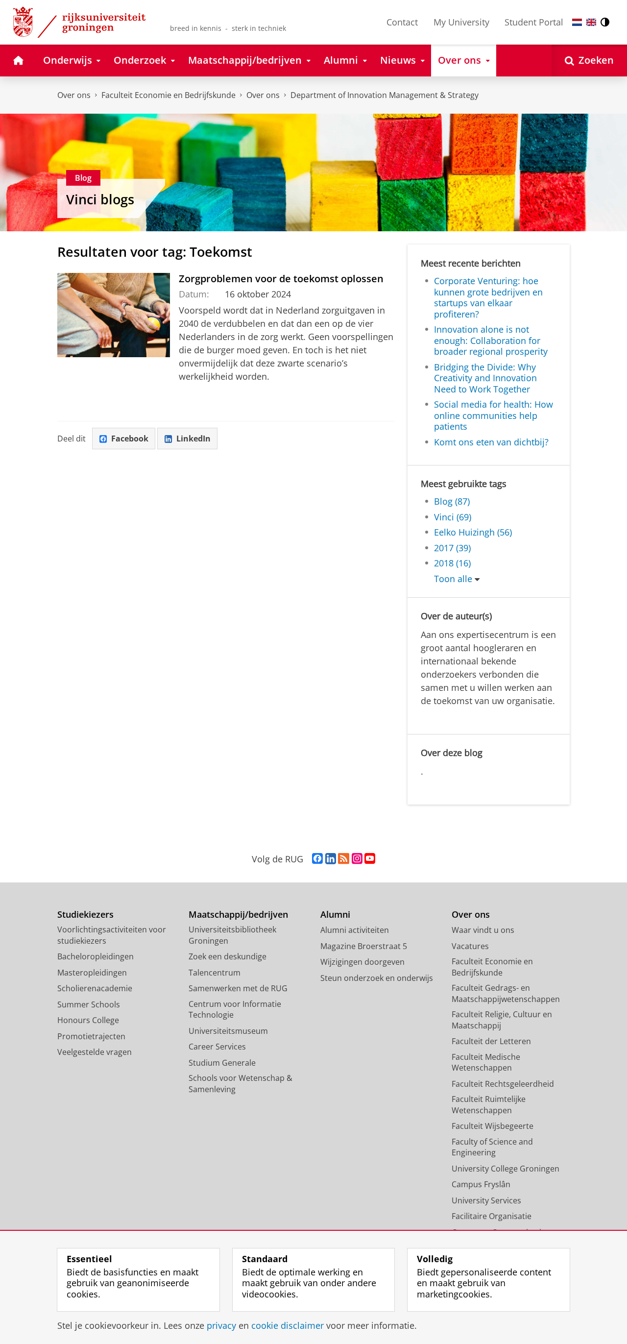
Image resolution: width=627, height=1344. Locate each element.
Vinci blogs (100, 199)
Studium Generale (222, 1062)
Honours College (88, 1020)
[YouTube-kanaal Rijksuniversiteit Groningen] (369, 859)
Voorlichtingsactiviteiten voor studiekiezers (111, 935)
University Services (486, 1200)
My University (461, 22)
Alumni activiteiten (354, 930)
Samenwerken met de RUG (238, 988)
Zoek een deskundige (227, 956)
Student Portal (534, 22)
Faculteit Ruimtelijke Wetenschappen (489, 1105)
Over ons (74, 95)
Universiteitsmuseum (228, 1031)
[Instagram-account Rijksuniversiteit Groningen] (357, 859)
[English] (591, 22)
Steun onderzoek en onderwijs (376, 978)
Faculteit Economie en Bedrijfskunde (168, 95)
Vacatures (470, 946)
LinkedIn (193, 438)
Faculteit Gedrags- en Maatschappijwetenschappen (506, 993)
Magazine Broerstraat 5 (363, 946)
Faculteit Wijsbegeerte (492, 1126)
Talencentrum (215, 972)
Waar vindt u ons (483, 930)
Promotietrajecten (91, 1036)
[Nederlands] (577, 22)
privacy (221, 1325)
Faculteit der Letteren (491, 1041)
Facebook (129, 438)
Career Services (217, 1046)
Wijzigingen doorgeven (362, 961)
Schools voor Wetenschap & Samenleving (240, 1084)
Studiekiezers (85, 914)
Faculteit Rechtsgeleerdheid (503, 1083)
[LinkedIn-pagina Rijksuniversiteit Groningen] (330, 859)
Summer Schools (88, 1004)
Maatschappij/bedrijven (238, 914)
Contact (402, 22)
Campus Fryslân (481, 1184)
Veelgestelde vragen (94, 1052)
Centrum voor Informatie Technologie (235, 1010)
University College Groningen (505, 1168)
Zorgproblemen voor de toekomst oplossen (281, 278)
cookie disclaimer (287, 1325)
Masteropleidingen (92, 972)
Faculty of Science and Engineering (492, 1147)
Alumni (335, 914)
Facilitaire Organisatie (491, 1216)
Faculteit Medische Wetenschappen (486, 1062)
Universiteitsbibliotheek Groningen (232, 935)
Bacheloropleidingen (95, 956)
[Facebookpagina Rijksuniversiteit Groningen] (317, 859)
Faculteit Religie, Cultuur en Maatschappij (502, 1020)
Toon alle (453, 579)
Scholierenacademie (94, 988)
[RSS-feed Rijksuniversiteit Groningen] (343, 859)
